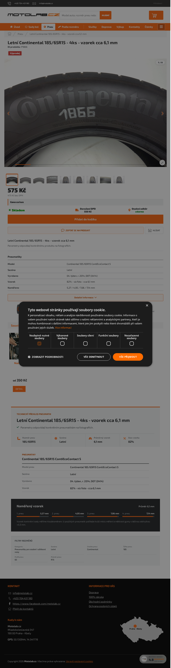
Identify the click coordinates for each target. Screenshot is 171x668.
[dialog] (85, 334)
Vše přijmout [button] (128, 356)
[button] (45, 356)
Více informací (63, 327)
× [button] (147, 305)
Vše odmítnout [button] (94, 356)
